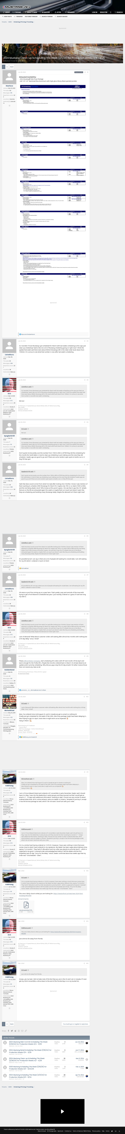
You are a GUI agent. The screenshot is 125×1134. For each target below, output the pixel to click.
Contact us (68, 1131)
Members (71, 12)
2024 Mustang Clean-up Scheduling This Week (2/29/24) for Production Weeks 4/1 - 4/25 (27, 1059)
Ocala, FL (12, 407)
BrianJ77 (81, 1043)
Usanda (12, 99)
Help (103, 1131)
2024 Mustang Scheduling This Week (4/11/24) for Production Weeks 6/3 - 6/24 (28, 1076)
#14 (87, 921)
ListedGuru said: (26, 387)
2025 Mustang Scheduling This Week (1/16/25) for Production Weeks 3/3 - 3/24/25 (28, 1068)
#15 (87, 963)
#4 (87, 422)
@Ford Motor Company (32, 661)
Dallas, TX (12, 683)
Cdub (82, 1068)
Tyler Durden (80, 1076)
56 (11, 444)
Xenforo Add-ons (45, 1129)
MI (10, 369)
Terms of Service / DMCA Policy (82, 1131)
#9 (87, 656)
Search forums (47, 16)
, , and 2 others (33, 690)
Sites (59, 12)
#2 (87, 341)
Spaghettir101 (9, 436)
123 (10, 90)
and (28, 334)
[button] (45, 12)
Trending (19, 16)
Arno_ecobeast (79, 1052)
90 (11, 793)
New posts (8, 16)
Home (107, 1131)
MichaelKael (9, 710)
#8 (87, 614)
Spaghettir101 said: (27, 471)
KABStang (9, 786)
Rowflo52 (81, 1060)
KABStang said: (26, 829)
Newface (7, 61)
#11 (87, 772)
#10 (87, 697)
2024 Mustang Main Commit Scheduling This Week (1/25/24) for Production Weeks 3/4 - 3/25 (28, 1043)
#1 (87, 72)
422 (11, 717)
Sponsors (60, 1131)
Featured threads (31, 16)
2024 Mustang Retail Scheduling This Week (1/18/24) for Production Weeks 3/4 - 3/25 (30, 1051)
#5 (87, 465)
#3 (87, 380)
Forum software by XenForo (20, 1129)
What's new (32, 12)
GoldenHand (9, 670)
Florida (12, 449)
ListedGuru (9, 355)
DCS (9, 394)
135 (11, 93)
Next (11, 67)
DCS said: (24, 429)
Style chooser (42, 1131)
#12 (87, 822)
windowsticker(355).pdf (28, 910)
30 (10, 361)
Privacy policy (96, 1131)
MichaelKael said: (27, 779)
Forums (18, 12)
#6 (87, 536)
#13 (87, 871)
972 (11, 400)
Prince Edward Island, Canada (8, 800)
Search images (62, 16)
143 (11, 678)
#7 (87, 575)
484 (11, 363)
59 (10, 398)
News (7, 12)
